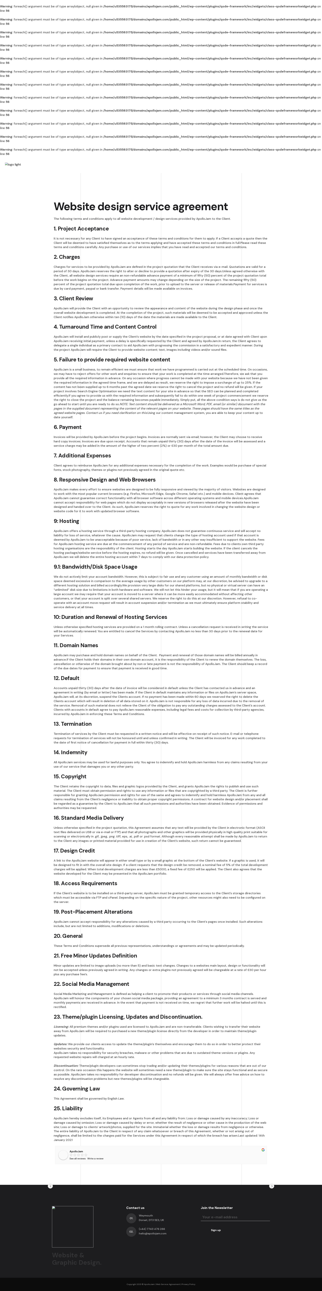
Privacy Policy (188, 1284)
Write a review (95, 1158)
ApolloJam (76, 1151)
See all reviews (78, 1158)
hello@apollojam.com (152, 1233)
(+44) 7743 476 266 (152, 1229)
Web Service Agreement (168, 1284)
